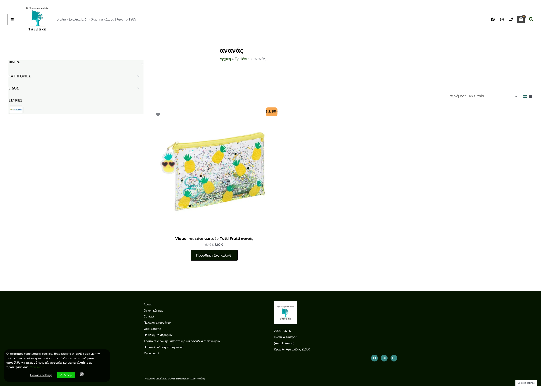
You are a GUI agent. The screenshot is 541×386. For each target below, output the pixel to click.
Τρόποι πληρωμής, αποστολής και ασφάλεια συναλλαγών (182, 341)
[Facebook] (493, 19)
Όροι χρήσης (152, 328)
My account (151, 353)
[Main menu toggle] (12, 19)
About (148, 304)
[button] (531, 19)
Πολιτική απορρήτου (157, 322)
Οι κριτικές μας (153, 310)
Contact (149, 316)
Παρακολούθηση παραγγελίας (163, 347)
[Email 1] (394, 358)
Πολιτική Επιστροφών (158, 335)
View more (37, 367)
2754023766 (282, 331)
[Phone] (511, 19)
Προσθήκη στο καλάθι (214, 255)
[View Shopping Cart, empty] (521, 19)
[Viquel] (16, 110)
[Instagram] (502, 19)
